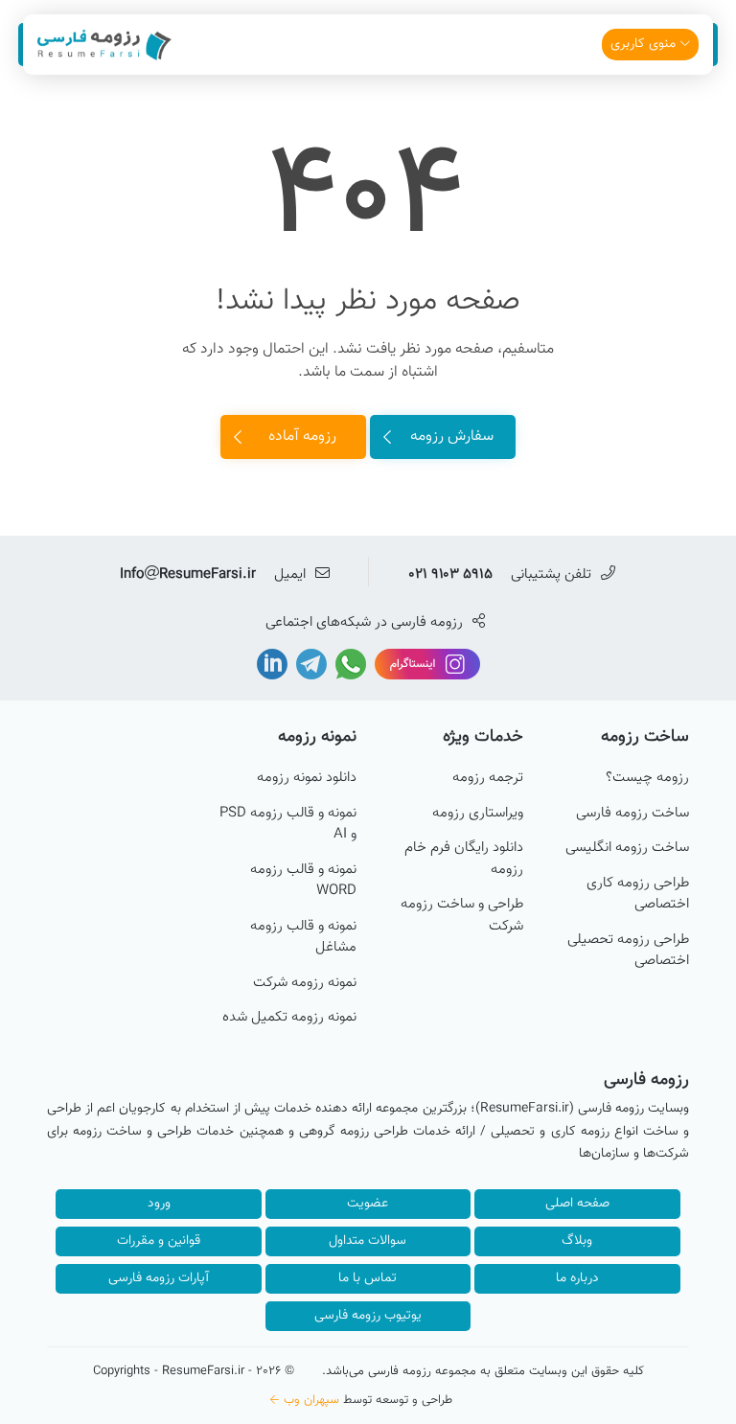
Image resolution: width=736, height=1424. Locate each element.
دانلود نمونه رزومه (306, 778)
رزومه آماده (302, 436)
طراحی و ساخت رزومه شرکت (462, 915)
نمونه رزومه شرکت (304, 983)
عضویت (367, 1203)
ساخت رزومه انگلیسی (627, 848)
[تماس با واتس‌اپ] (349, 665)
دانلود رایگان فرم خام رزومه (463, 859)
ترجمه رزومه (487, 778)
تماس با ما (367, 1278)
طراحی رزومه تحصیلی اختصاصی (628, 951)
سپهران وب (311, 1400)
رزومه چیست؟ (647, 778)
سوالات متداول (367, 1241)
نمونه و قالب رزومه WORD (303, 881)
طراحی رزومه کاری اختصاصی (637, 894)
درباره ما (577, 1278)
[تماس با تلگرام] (309, 665)
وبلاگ (577, 1241)
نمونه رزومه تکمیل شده (289, 1017)
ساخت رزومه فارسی (632, 813)
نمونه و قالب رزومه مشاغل (303, 937)
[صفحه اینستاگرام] (425, 665)
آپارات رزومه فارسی (158, 1278)
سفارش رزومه (452, 436)
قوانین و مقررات (158, 1241)
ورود (159, 1203)
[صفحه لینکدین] (272, 665)
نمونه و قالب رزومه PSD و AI (287, 824)
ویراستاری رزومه (477, 813)
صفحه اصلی (577, 1203)
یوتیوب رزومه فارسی (368, 1315)
